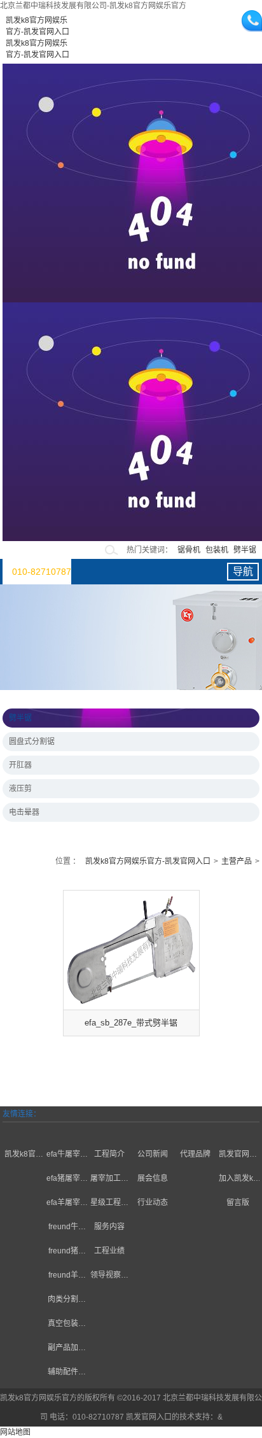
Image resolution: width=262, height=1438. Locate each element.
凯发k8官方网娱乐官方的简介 (23, 1156)
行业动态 (152, 1202)
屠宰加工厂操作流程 (109, 1180)
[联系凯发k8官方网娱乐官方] (238, 1130)
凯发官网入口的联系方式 (238, 1156)
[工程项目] (109, 1130)
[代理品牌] (195, 1130)
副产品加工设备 (67, 1349)
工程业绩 (109, 1250)
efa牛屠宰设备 (67, 1156)
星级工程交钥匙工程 (109, 1204)
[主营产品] (66, 1130)
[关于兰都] (24, 1130)
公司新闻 (152, 1154)
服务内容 (109, 1226)
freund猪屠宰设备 (67, 1252)
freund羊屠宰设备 (67, 1277)
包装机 (216, 550)
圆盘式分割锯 (32, 741)
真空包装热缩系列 (67, 1325)
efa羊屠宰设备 (67, 1204)
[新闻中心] (152, 1130)
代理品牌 (195, 1154)
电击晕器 (24, 812)
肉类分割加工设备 (67, 1301)
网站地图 (15, 1432)
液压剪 (20, 788)
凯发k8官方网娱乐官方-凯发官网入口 (147, 861)
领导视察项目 (109, 1277)
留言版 (237, 1202)
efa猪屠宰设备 (67, 1180)
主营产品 (236, 861)
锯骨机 (188, 550)
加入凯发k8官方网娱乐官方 (238, 1180)
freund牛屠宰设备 (67, 1228)
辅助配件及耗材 (67, 1373)
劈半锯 (244, 550)
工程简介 (109, 1154)
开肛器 (20, 765)
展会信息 (152, 1178)
